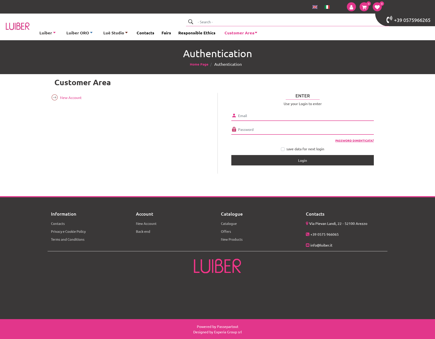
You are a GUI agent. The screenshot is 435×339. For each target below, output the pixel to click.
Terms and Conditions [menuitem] (68, 239)
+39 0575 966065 (324, 234)
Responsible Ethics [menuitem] (196, 32)
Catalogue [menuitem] (229, 223)
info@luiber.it (321, 245)
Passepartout (227, 326)
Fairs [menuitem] (166, 32)
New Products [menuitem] (232, 239)
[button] (190, 21)
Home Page (199, 64)
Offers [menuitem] (226, 231)
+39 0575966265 (412, 20)
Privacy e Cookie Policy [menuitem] (68, 231)
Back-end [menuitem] (143, 231)
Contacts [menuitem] (145, 32)
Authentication (228, 64)
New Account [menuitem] (71, 97)
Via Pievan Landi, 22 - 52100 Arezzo (338, 223)
